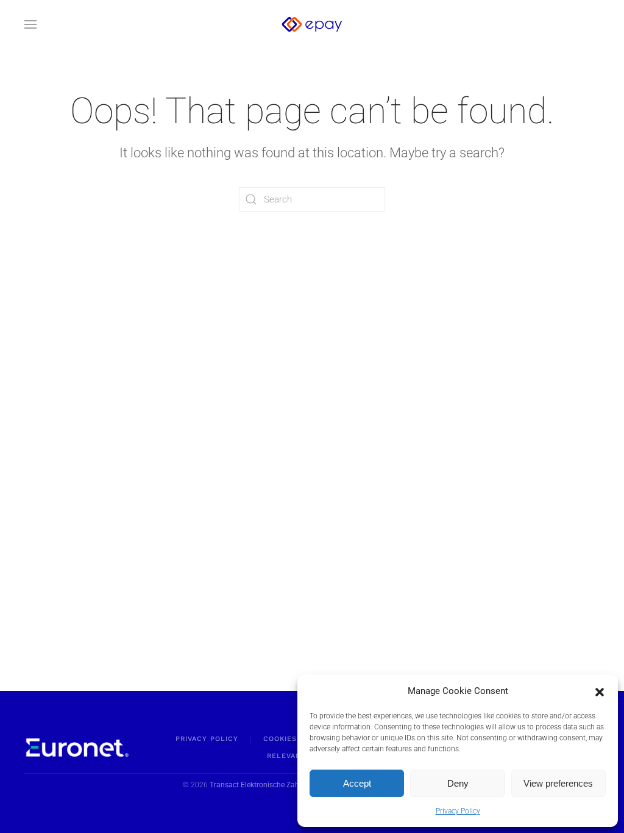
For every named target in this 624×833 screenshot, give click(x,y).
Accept (357, 783)
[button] (600, 691)
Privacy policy (207, 739)
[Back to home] (312, 24)
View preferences (558, 783)
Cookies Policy (295, 739)
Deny (458, 783)
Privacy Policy (458, 811)
